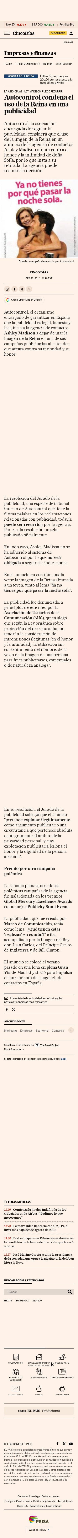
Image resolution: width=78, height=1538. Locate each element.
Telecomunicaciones (27, 64)
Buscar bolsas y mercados (24, 1280)
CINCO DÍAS (39, 272)
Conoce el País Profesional (39, 1411)
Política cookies (50, 1496)
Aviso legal (35, 1496)
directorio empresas (62, 1377)
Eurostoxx (22, 1301)
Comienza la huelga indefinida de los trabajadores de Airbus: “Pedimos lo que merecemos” (35, 1213)
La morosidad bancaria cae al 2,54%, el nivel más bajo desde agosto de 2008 (36, 1228)
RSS (27, 1506)
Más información (13, 1049)
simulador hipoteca (39, 1363)
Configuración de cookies (18, 1501)
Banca (8, 64)
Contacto (23, 1496)
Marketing (10, 1030)
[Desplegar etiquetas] (71, 1030)
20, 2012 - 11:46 (39, 278)
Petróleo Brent (68, 24)
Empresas (26, 1030)
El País (68, 42)
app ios (39, 1394)
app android (62, 1394)
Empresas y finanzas (30, 53)
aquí (63, 1058)
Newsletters (36, 1506)
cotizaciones (16, 1394)
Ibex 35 (10, 24)
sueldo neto (62, 1363)
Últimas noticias (17, 1202)
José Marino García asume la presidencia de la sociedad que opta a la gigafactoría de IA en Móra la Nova (39, 1258)
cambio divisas (39, 1377)
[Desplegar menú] (7, 33)
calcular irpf (15, 1363)
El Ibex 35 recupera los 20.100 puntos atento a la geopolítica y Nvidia (56, 79)
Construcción (64, 64)
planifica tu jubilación (15, 1378)
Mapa (20, 1506)
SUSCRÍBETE (58, 33)
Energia (47, 64)
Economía (42, 1030)
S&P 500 (37, 24)
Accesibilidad (65, 1501)
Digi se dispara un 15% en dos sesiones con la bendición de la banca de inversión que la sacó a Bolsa (39, 1242)
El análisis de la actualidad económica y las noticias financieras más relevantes (33, 1000)
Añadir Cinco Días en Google (26, 299)
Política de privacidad (44, 1501)
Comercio (58, 1030)
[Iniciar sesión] (71, 33)
